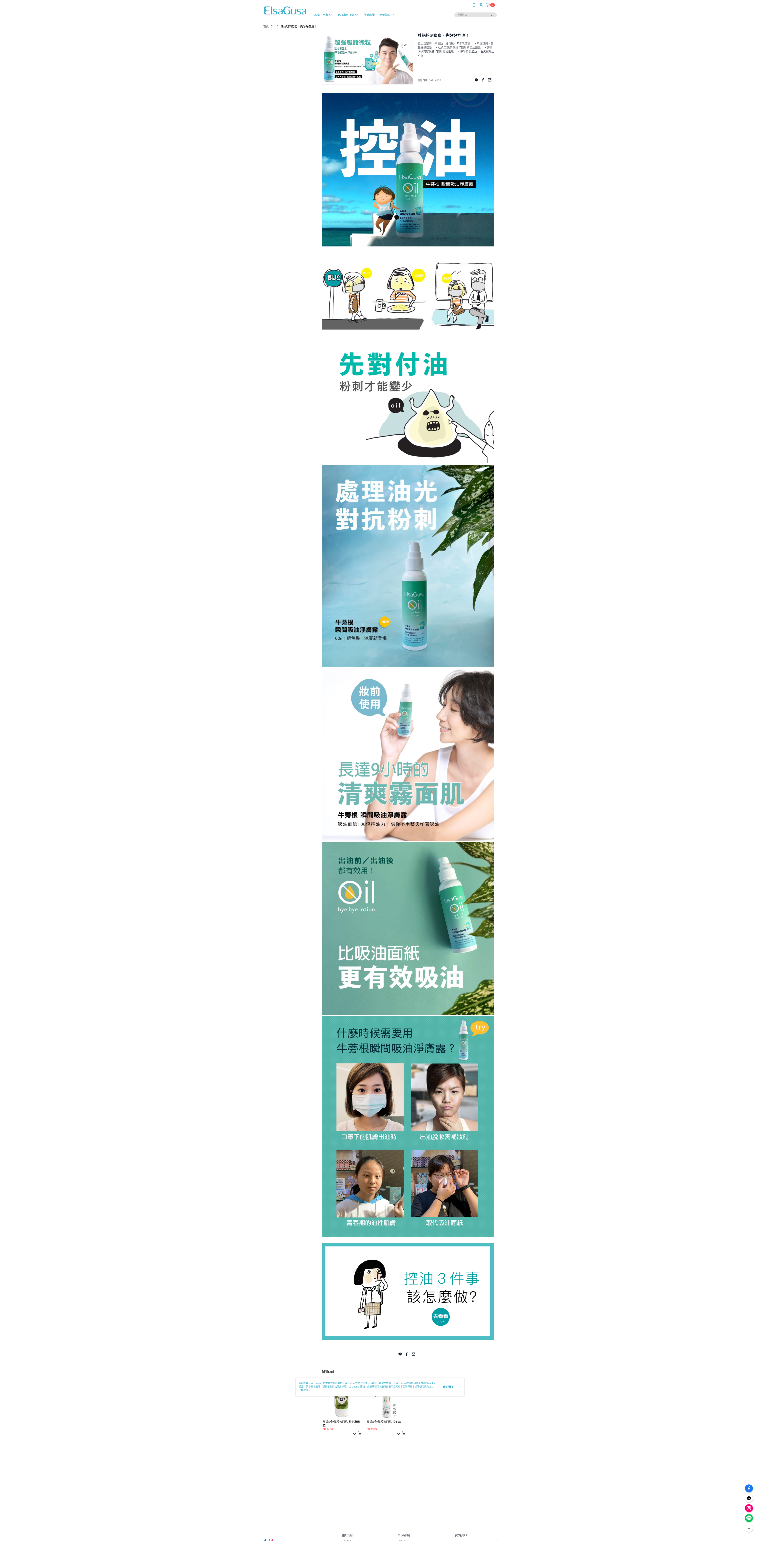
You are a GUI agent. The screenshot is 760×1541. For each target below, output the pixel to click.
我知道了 (448, 1387)
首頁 (266, 26)
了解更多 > (304, 1390)
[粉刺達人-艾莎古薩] (285, 10)
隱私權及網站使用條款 (334, 1386)
